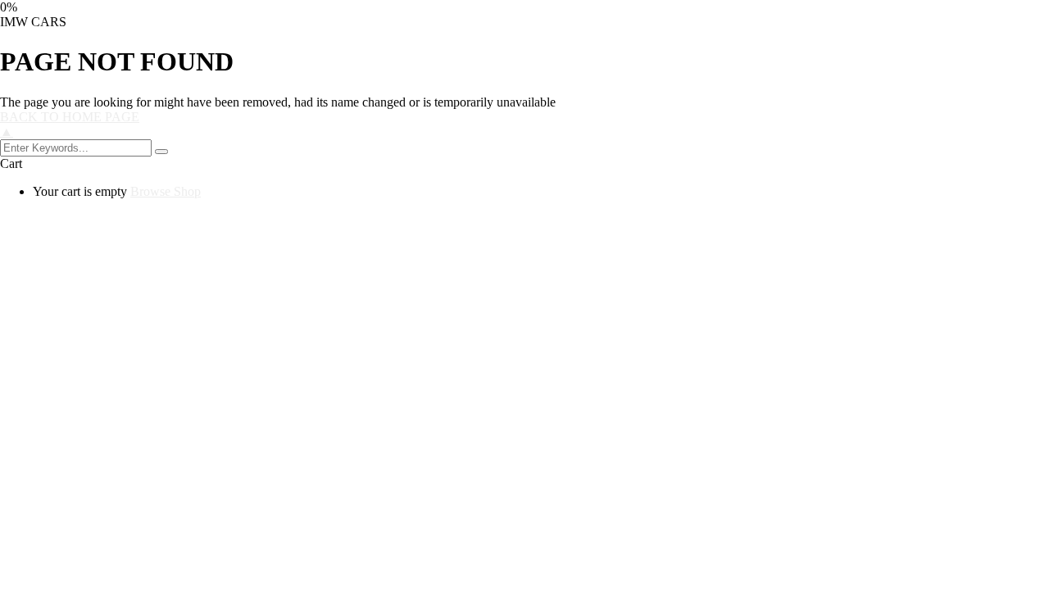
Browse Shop (165, 191)
